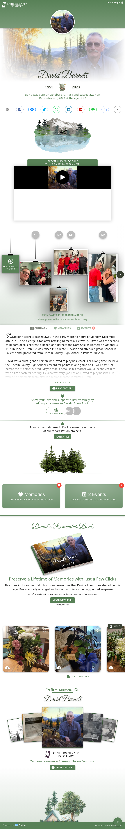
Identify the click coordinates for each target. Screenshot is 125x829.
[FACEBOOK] (19, 109)
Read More (62, 382)
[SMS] (93, 109)
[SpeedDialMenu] (117, 821)
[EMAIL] (80, 109)
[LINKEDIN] (68, 109)
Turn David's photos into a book (62, 315)
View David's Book (62, 600)
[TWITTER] (44, 109)
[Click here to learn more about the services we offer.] (62, 754)
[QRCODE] (7, 109)
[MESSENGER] (32, 109)
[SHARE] (105, 109)
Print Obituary (64, 388)
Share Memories (64, 767)
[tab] (38, 328)
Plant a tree (62, 437)
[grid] (62, 276)
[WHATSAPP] (56, 109)
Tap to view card (80, 676)
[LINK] (117, 109)
